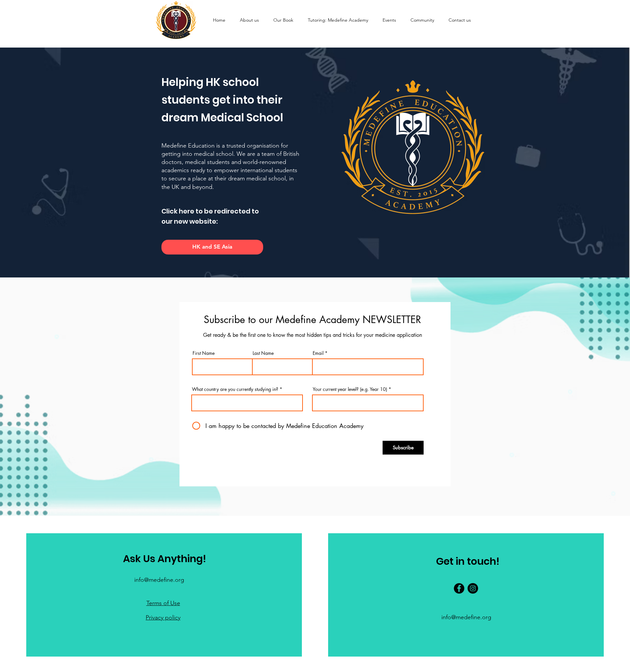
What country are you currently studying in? (235, 389)
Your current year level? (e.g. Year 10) (350, 389)
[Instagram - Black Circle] (473, 588)
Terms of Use (163, 603)
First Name (204, 353)
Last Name (263, 353)
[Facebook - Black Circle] (459, 588)
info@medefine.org (159, 579)
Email (318, 353)
